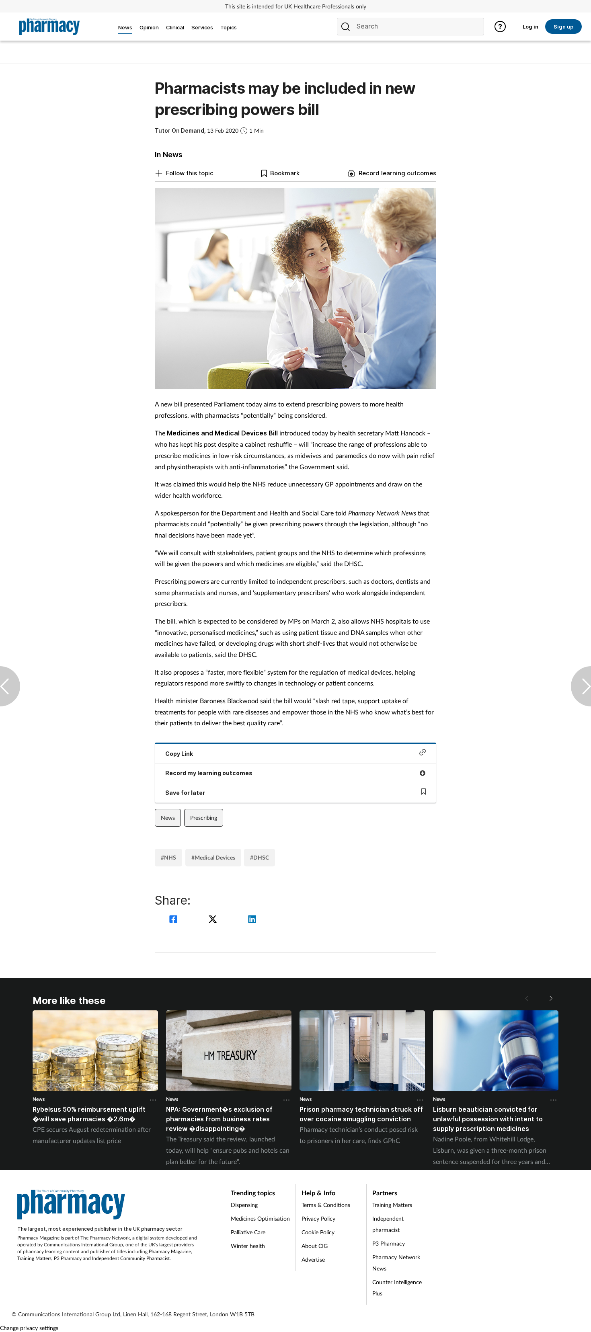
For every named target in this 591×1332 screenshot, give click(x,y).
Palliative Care (248, 1232)
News (168, 817)
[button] (550, 998)
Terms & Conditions (326, 1204)
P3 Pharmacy (68, 1258)
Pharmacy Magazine (170, 1251)
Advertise (313, 1259)
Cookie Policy (318, 1232)
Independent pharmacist (388, 1224)
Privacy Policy (318, 1218)
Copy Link (179, 753)
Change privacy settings (29, 1327)
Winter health (248, 1245)
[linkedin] (252, 920)
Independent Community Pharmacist (131, 1258)
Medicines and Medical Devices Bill (222, 433)
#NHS (168, 857)
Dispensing (244, 1204)
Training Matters (34, 1258)
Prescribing (203, 817)
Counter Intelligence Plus (397, 1288)
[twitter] (214, 920)
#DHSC (259, 857)
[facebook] (174, 920)
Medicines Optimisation (260, 1218)
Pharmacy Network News (396, 1263)
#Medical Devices (213, 857)
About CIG (315, 1245)
